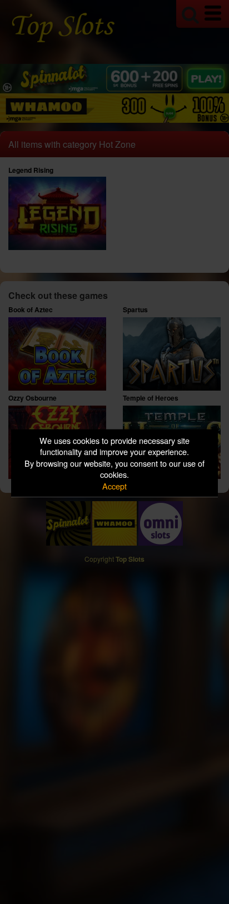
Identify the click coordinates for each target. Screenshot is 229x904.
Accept (114, 485)
